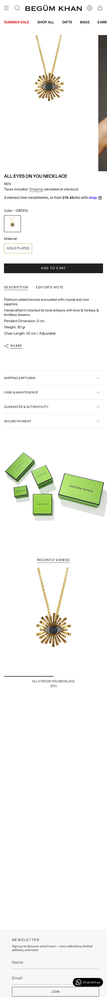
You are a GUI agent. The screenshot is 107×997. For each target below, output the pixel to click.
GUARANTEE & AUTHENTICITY (26, 407)
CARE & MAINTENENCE (21, 392)
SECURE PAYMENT (17, 421)
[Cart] (100, 8)
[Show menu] (6, 8)
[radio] (12, 223)
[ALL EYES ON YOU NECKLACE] (53, 622)
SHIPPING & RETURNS (19, 378)
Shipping (36, 189)
